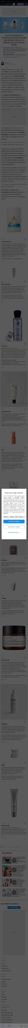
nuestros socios (21, 496)
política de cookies (17, 512)
